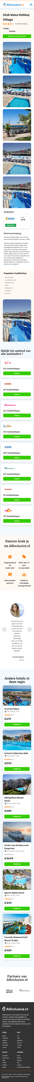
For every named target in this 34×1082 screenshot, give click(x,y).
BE (4, 1074)
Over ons (12, 1076)
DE (7, 1074)
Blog (3, 1076)
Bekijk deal (10, 225)
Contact (17, 1076)
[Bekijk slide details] (9, 991)
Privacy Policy (23, 1076)
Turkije (6, 28)
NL (2, 1074)
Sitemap (7, 1076)
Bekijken (17, 373)
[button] (31, 4)
